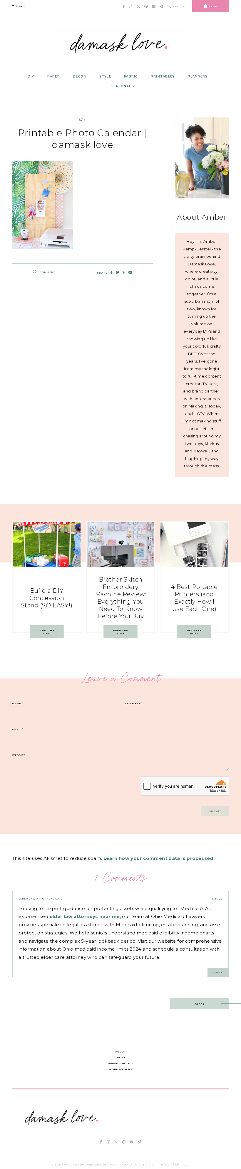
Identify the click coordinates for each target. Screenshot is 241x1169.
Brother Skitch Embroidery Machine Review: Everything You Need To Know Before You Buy (120, 598)
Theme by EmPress (174, 1164)
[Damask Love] (62, 1127)
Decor (79, 76)
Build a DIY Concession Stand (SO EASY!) (47, 598)
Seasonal (121, 86)
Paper (53, 76)
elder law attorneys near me (85, 916)
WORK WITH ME (121, 1069)
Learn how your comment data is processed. (159, 858)
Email (18, 729)
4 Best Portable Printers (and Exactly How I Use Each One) (194, 597)
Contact (120, 1057)
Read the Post (46, 632)
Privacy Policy (120, 1063)
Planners (198, 76)
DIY (31, 76)
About (120, 1051)
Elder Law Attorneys (36, 898)
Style (105, 76)
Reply (217, 972)
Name (17, 703)
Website (19, 755)
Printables (163, 76)
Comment (134, 703)
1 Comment (46, 272)
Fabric (131, 76)
